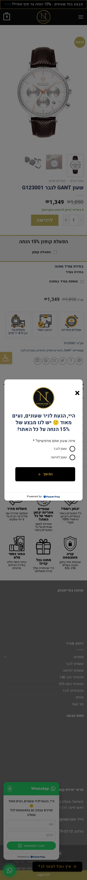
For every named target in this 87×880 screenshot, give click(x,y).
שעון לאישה (59, 457)
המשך (48, 474)
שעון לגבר (60, 448)
